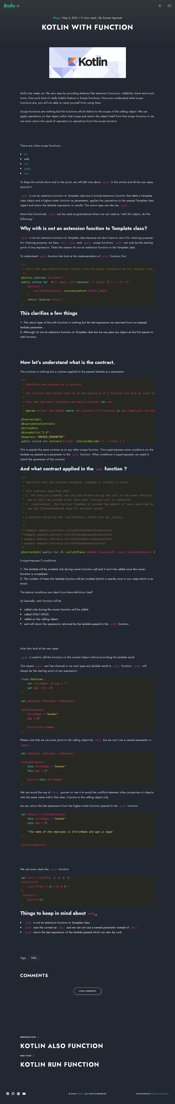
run (26, 164)
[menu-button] (169, 6)
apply (27, 168)
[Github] (13, 1093)
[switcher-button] (160, 6)
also (26, 173)
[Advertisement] (87, 133)
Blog (56, 18)
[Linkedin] (7, 1093)
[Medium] (18, 1093)
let (25, 154)
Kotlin (34, 958)
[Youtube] (24, 1093)
